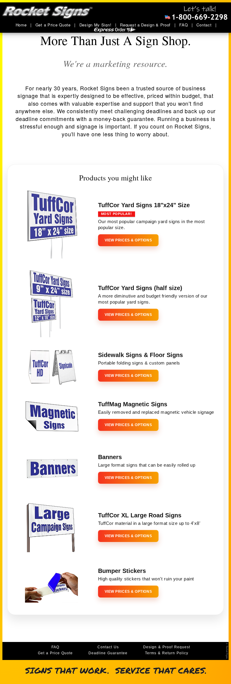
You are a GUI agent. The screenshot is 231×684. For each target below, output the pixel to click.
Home (21, 25)
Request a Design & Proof (145, 25)
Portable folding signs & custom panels (139, 362)
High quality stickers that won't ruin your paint (146, 578)
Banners (110, 457)
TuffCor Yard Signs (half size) (140, 288)
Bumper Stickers (122, 570)
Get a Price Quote (53, 25)
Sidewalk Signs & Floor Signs (140, 355)
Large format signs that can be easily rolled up (147, 465)
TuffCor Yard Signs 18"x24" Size (144, 205)
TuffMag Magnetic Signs (132, 404)
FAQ (183, 25)
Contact (203, 25)
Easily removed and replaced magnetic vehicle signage (156, 412)
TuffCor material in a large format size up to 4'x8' (149, 523)
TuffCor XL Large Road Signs (139, 515)
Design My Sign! (95, 25)
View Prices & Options (128, 240)
